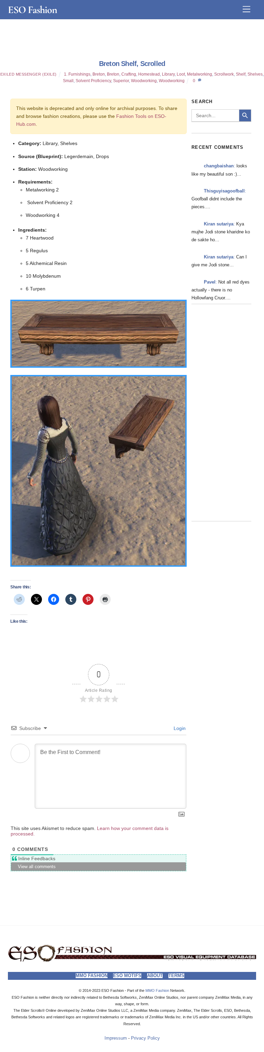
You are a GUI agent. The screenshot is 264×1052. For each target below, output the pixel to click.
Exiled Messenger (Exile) (28, 74)
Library (168, 74)
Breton (98, 74)
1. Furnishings (77, 74)
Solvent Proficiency (93, 80)
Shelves (255, 74)
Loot (181, 74)
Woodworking (144, 80)
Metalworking (199, 74)
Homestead (149, 74)
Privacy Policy (145, 1038)
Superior (121, 80)
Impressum (115, 1038)
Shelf (240, 74)
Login (179, 728)
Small (68, 80)
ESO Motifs (127, 975)
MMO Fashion (92, 975)
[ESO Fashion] (132, 960)
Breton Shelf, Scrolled (132, 63)
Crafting (128, 74)
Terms (176, 975)
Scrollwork (224, 74)
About (155, 975)
